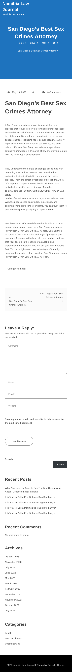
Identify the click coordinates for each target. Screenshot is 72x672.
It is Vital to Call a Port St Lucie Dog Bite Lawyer (30, 497)
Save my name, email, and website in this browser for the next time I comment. (34, 421)
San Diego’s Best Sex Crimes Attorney (35, 107)
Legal (23, 268)
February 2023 (12, 589)
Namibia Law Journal (16, 6)
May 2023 (10, 578)
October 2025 (12, 556)
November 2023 (13, 562)
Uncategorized (12, 643)
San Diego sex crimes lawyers (39, 147)
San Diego (44, 227)
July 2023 (10, 567)
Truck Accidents (13, 638)
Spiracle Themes (56, 665)
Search (9, 459)
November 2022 (13, 600)
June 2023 (10, 572)
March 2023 (11, 583)
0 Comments (54, 92)
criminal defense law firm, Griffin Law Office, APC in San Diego (34, 193)
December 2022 (13, 594)
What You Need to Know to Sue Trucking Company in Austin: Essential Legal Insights (33, 490)
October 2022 (12, 605)
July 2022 (10, 610)
